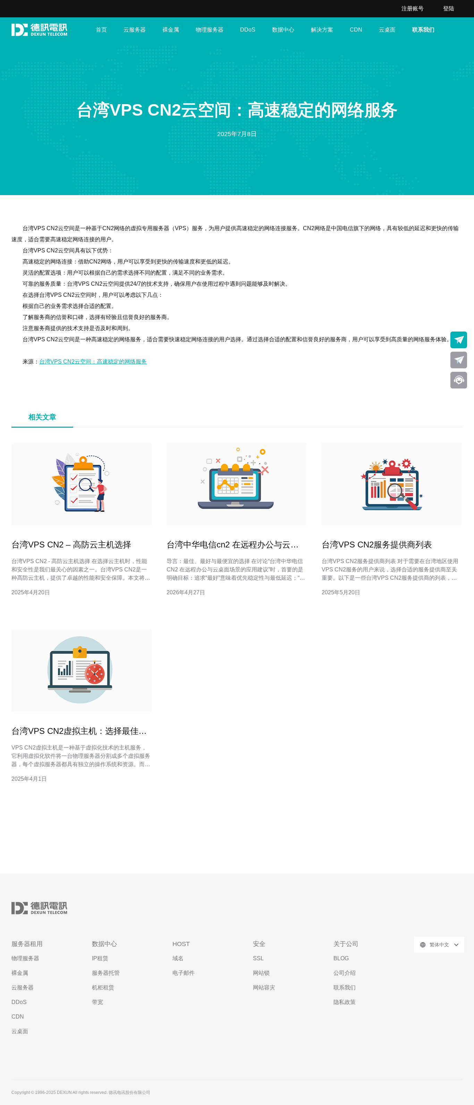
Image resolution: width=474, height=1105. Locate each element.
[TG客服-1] (458, 340)
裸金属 (170, 30)
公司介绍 (344, 973)
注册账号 (412, 8)
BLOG (341, 958)
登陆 (448, 8)
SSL (258, 958)
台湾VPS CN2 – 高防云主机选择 (71, 544)
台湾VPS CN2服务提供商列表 (377, 544)
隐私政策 (344, 1002)
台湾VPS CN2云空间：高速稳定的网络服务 (93, 362)
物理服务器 (209, 30)
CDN (356, 30)
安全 (259, 943)
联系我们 (423, 30)
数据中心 (283, 30)
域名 (178, 958)
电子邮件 (183, 973)
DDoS (247, 30)
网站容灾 (264, 987)
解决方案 (322, 30)
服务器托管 (106, 973)
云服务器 (135, 30)
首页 (101, 30)
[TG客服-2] (458, 360)
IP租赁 (100, 958)
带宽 (97, 1002)
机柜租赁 (103, 987)
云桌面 (387, 30)
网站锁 (261, 973)
